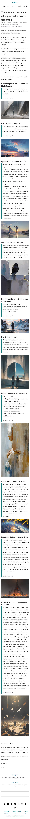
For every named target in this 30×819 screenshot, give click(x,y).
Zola (14, 816)
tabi (16, 816)
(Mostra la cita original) (8, 98)
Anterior (15, 782)
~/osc (15, 2)
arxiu (9, 6)
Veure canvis (18, 26)
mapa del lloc (26, 812)
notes (13, 6)
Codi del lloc (21, 816)
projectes (19, 6)
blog (4, 6)
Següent (15, 775)
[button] (24, 6)
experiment (9, 24)
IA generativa (15, 24)
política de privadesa (6, 812)
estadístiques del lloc (17, 812)
